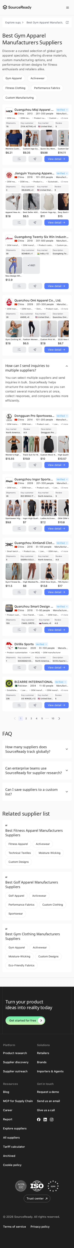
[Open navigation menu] (67, 7)
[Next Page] (59, 718)
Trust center (35, 1198)
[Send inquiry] (35, 159)
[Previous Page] (15, 718)
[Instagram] (51, 1119)
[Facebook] (38, 1119)
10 (53, 718)
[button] (37, 367)
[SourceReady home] (16, 7)
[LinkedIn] (45, 1119)
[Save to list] (19, 159)
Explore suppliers (12, 22)
